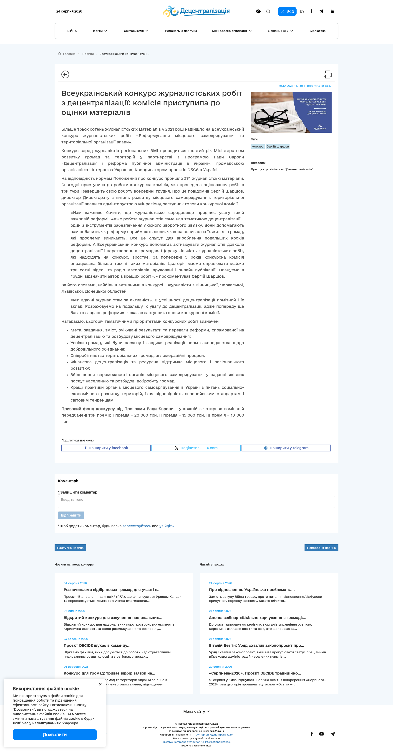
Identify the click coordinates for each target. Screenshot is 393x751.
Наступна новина (70, 547)
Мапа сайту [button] (194, 711)
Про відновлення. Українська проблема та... (252, 590)
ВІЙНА (72, 30)
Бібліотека (318, 30)
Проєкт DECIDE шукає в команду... (97, 645)
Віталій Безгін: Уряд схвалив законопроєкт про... (256, 645)
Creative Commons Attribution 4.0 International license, (196, 742)
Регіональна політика (181, 30)
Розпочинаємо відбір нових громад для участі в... (112, 590)
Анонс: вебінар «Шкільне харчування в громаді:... (257, 618)
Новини (88, 53)
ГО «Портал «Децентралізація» (214, 734)
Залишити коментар (77, 492)
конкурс (258, 146)
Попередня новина (321, 547)
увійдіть (166, 526)
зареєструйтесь (137, 526)
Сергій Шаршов (278, 146)
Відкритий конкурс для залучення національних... (113, 618)
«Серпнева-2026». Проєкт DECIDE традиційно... (255, 673)
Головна (69, 53)
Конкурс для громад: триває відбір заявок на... (109, 673)
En (302, 11)
